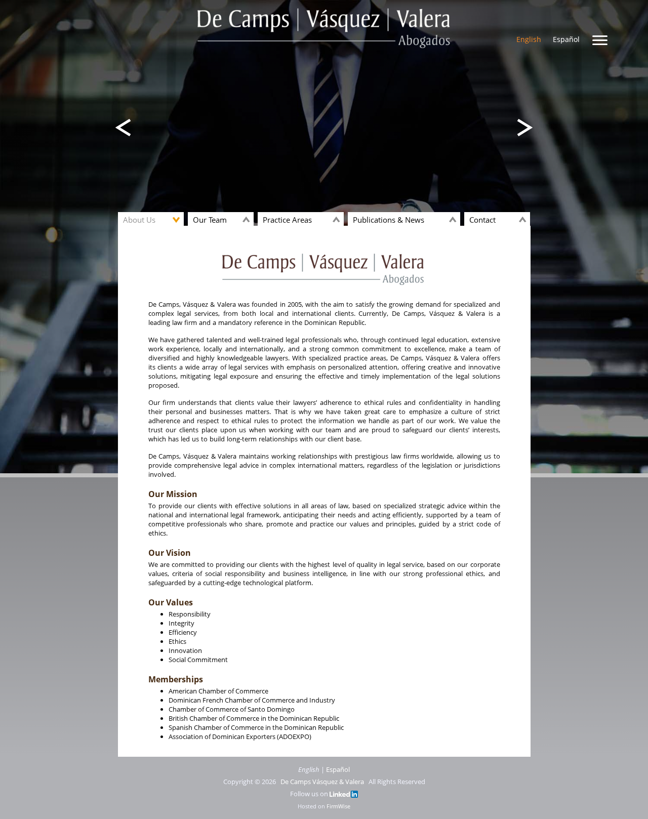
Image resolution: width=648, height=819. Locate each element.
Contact (482, 220)
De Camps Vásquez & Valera (322, 781)
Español (566, 39)
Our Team (210, 220)
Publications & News (388, 220)
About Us (139, 220)
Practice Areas (287, 220)
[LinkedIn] (344, 793)
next (123, 127)
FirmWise (338, 806)
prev (525, 127)
